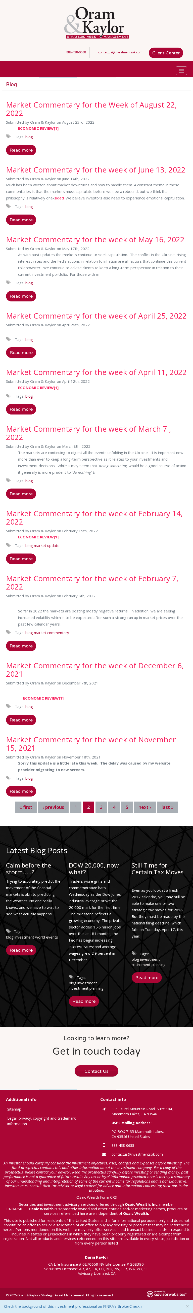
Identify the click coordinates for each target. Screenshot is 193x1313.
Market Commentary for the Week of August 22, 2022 (91, 108)
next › (144, 807)
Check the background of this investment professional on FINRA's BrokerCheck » (73, 1306)
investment (24, 937)
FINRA (11, 1208)
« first (25, 807)
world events (46, 937)
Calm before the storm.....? (28, 868)
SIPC (22, 1208)
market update (47, 545)
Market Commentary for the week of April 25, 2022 (96, 315)
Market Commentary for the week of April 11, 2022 (96, 372)
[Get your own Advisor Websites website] (167, 1294)
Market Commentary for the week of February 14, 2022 (94, 517)
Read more (21, 150)
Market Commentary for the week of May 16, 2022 (95, 239)
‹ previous (53, 807)
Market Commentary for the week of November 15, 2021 (91, 743)
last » (168, 807)
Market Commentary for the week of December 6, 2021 (95, 669)
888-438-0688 (76, 52)
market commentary (51, 632)
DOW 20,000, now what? (94, 868)
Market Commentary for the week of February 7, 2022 (92, 582)
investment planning (86, 988)
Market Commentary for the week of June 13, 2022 (95, 169)
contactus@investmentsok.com (120, 52)
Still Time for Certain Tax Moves (157, 868)
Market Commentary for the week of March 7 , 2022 (88, 433)
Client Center (166, 53)
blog (29, 136)
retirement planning (149, 964)
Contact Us (96, 1071)
